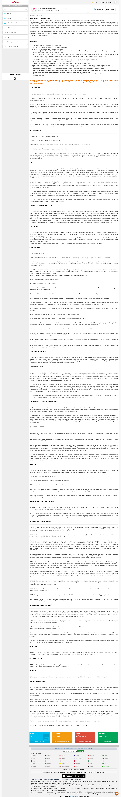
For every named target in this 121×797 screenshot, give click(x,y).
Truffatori (70, 769)
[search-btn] (26, 9)
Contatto (98, 772)
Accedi (102, 2)
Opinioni (82, 769)
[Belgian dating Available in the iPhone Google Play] (79, 775)
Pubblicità (56, 772)
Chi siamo (62, 772)
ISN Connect (74, 796)
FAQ (103, 772)
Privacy (69, 772)
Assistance (116, 793)
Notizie (65, 769)
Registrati (109, 2)
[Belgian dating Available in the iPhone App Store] (68, 775)
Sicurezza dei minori (89, 772)
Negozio (76, 769)
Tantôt (16, 2)
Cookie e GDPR (47, 772)
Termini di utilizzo (77, 772)
